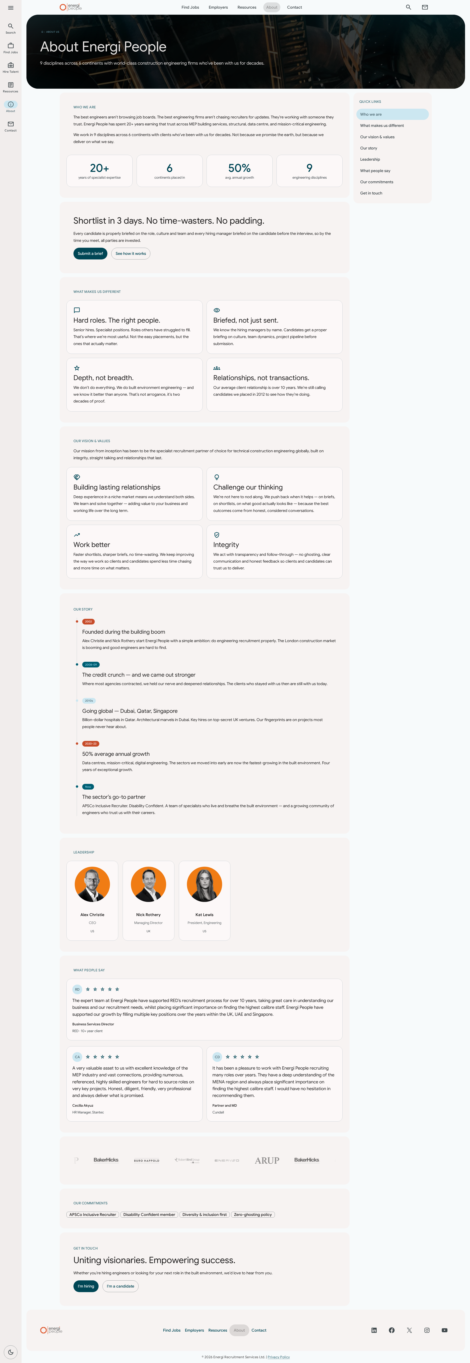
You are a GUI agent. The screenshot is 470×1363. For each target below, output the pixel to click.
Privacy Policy (279, 1357)
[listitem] (10, 28)
